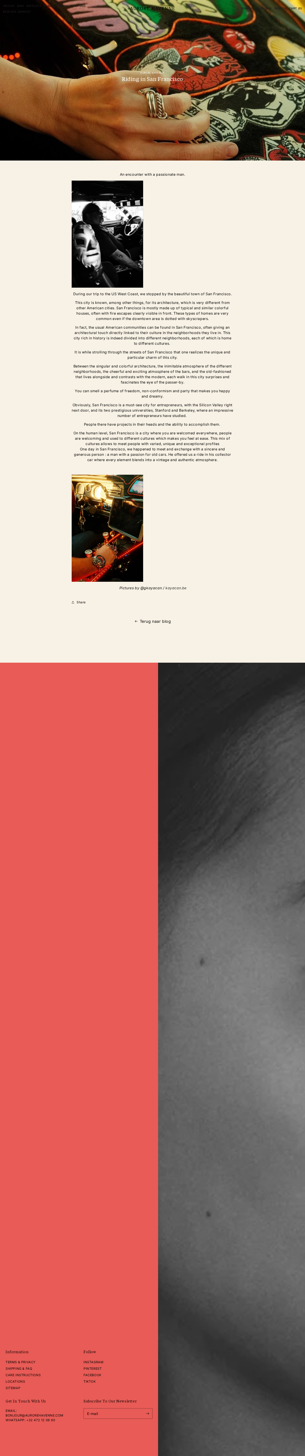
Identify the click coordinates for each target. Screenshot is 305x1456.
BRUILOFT (34, 6)
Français (263, 8)
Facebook (92, 1375)
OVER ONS (78, 6)
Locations (15, 1381)
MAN (20, 6)
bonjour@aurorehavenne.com (34, 1415)
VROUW (8, 6)
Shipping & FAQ (19, 1368)
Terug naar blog (155, 621)
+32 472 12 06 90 (40, 1420)
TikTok (90, 1381)
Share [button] (81, 602)
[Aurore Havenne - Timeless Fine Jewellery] (153, 8)
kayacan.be (176, 588)
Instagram (93, 1362)
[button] (280, 8)
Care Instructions (23, 1375)
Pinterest (93, 1368)
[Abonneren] (147, 1413)
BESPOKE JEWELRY (17, 11)
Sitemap (13, 1388)
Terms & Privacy (21, 1362)
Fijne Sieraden (55, 6)
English (247, 8)
